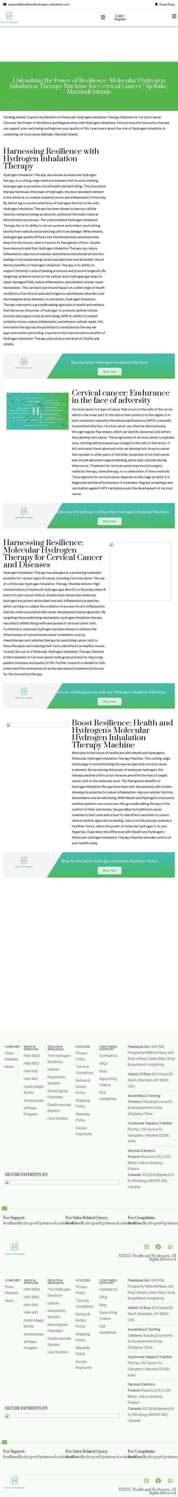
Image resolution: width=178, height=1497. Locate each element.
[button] (103, 17)
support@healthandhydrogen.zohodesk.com (37, 4)
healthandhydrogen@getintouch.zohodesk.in (40, 1223)
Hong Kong (166, 4)
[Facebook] (158, 1246)
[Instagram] (146, 1246)
